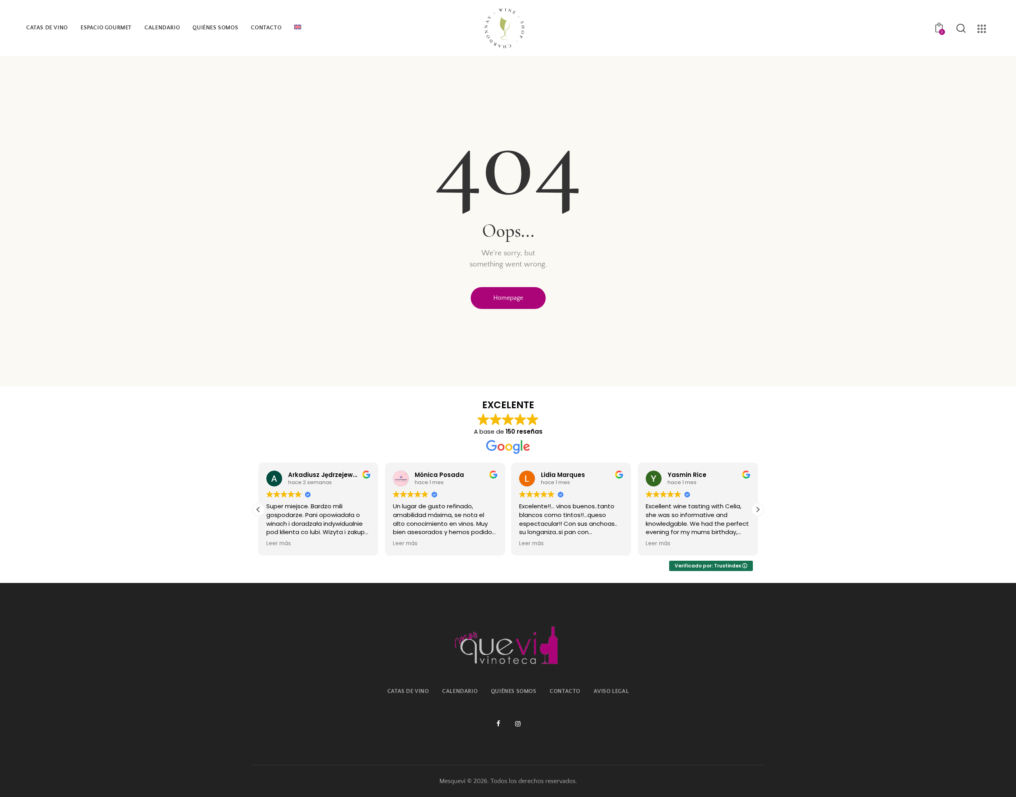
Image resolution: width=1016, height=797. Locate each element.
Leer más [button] (278, 543)
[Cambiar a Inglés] (298, 28)
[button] (758, 509)
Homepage (508, 297)
